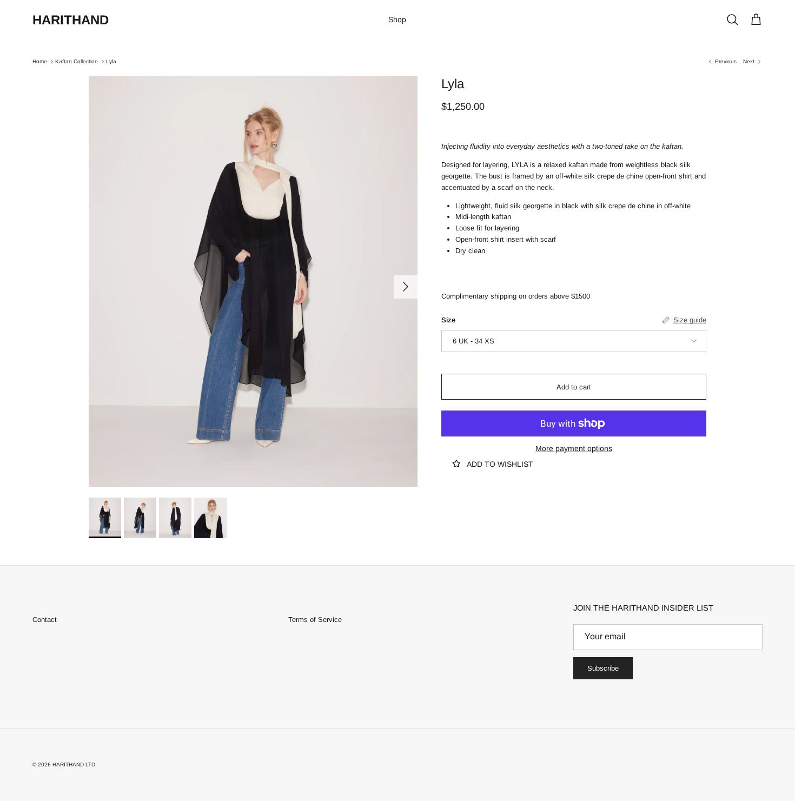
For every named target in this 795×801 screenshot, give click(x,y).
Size (448, 320)
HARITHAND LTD (73, 764)
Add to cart (573, 386)
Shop (397, 19)
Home (39, 61)
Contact (44, 619)
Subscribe (603, 668)
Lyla (111, 61)
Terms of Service (315, 619)
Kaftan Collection (76, 61)
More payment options (573, 448)
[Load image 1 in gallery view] (253, 281)
